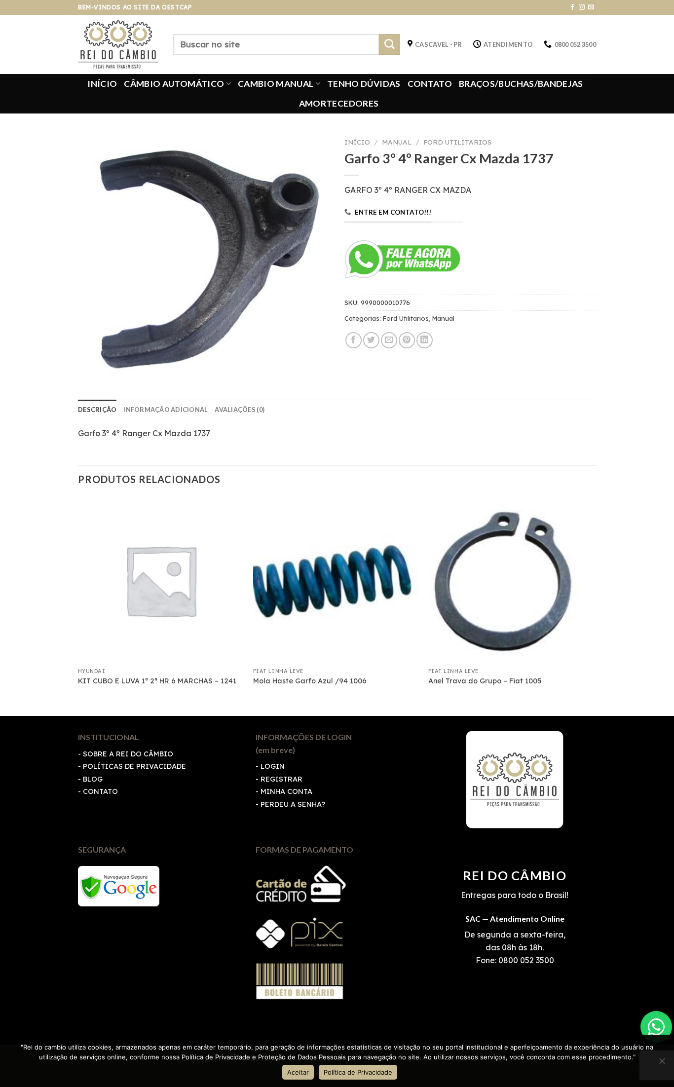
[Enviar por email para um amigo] (389, 340)
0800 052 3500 (525, 960)
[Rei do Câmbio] (118, 44)
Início (357, 142)
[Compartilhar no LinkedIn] (424, 340)
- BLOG (90, 779)
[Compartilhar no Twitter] (371, 340)
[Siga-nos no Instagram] (582, 7)
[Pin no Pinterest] (407, 340)
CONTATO (430, 83)
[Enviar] (389, 44)
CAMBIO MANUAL (276, 83)
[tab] (97, 409)
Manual (397, 142)
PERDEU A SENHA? (293, 804)
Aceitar (298, 1072)
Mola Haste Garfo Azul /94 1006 (310, 680)
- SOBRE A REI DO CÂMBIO (125, 754)
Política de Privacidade (358, 1072)
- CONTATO (98, 791)
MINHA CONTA (286, 791)
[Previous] (78, 605)
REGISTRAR (281, 779)
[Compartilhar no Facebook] (353, 340)
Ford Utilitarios (457, 142)
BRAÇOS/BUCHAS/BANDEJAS (521, 83)
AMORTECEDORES (339, 103)
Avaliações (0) (239, 409)
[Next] (593, 605)
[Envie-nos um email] (591, 7)
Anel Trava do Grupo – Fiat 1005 (484, 680)
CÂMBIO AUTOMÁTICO (174, 83)
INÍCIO (102, 83)
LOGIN (273, 766)
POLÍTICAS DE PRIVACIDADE (134, 766)
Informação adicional (165, 409)
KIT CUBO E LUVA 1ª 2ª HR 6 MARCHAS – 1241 (157, 680)
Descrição (97, 409)
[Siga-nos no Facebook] (572, 7)
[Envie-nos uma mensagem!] (656, 1027)
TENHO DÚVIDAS (364, 83)
